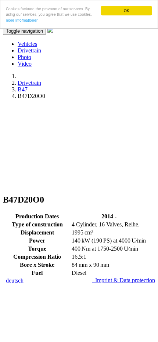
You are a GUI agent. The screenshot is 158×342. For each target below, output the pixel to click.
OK (126, 10)
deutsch (13, 280)
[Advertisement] (79, 146)
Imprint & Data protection (123, 280)
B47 (23, 89)
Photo (24, 57)
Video (25, 64)
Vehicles (27, 44)
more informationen (22, 20)
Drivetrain (29, 50)
